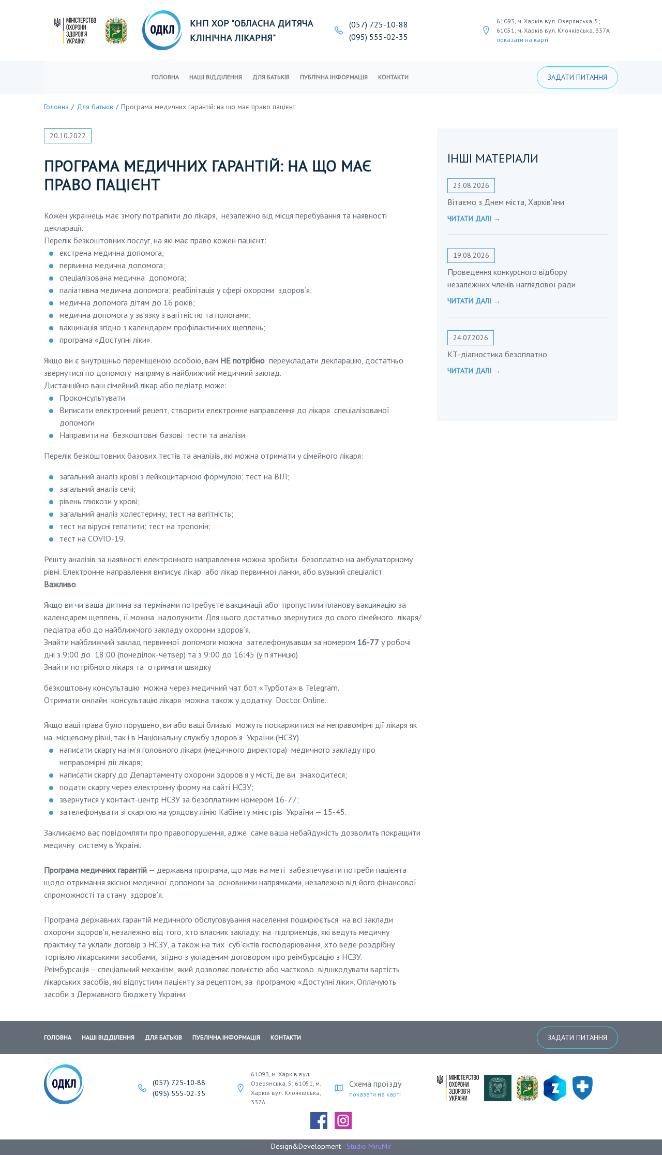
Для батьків (271, 77)
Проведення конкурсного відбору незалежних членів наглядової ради (511, 278)
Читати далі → (474, 218)
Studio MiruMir (369, 1146)
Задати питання (577, 77)
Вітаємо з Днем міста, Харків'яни (505, 202)
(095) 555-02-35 (378, 37)
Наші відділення (215, 77)
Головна (165, 77)
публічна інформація (334, 77)
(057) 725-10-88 (378, 24)
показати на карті (522, 39)
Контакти (393, 77)
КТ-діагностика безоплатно (497, 354)
